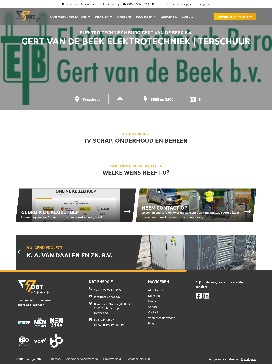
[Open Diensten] (111, 16)
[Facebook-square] (198, 295)
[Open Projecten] (154, 16)
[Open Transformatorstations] (89, 16)
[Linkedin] (206, 295)
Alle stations (156, 290)
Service (153, 306)
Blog (151, 323)
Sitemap (55, 358)
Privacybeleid (112, 358)
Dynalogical (248, 359)
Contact (153, 312)
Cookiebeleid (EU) (138, 358)
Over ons (154, 301)
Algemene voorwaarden (82, 358)
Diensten (154, 295)
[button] (19, 252)
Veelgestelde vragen (161, 317)
